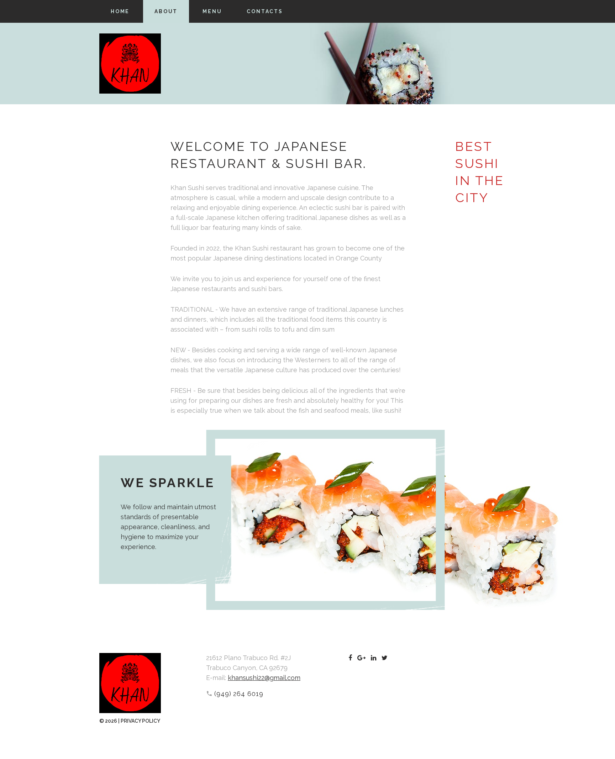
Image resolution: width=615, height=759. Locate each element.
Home (120, 11)
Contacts (265, 11)
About (166, 11)
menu (212, 11)
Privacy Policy (140, 721)
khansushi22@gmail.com (264, 677)
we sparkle (168, 482)
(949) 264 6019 (238, 693)
